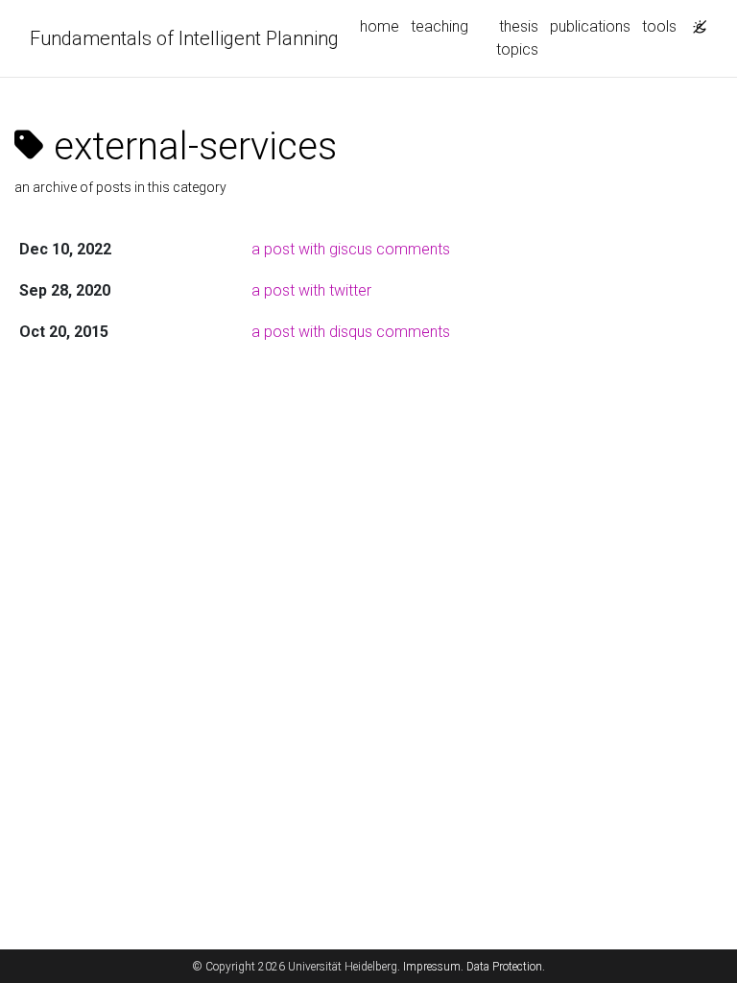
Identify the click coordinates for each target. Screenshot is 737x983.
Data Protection (504, 966)
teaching (439, 26)
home (379, 26)
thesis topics (517, 38)
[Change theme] (694, 21)
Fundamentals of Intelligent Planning (184, 38)
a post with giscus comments (350, 249)
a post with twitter (311, 290)
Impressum (432, 966)
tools (659, 26)
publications (590, 26)
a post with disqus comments (350, 332)
